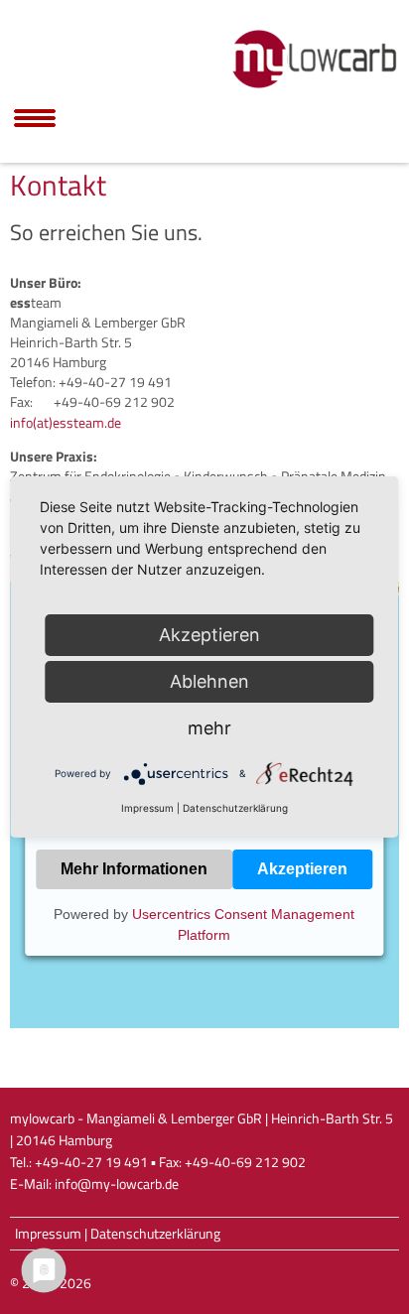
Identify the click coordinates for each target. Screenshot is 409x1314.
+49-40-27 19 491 (91, 1162)
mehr (209, 728)
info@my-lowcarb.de (117, 1184)
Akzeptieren (302, 868)
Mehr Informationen (134, 868)
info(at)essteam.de (65, 423)
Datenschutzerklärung (155, 1234)
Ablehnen (209, 681)
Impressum (48, 1234)
